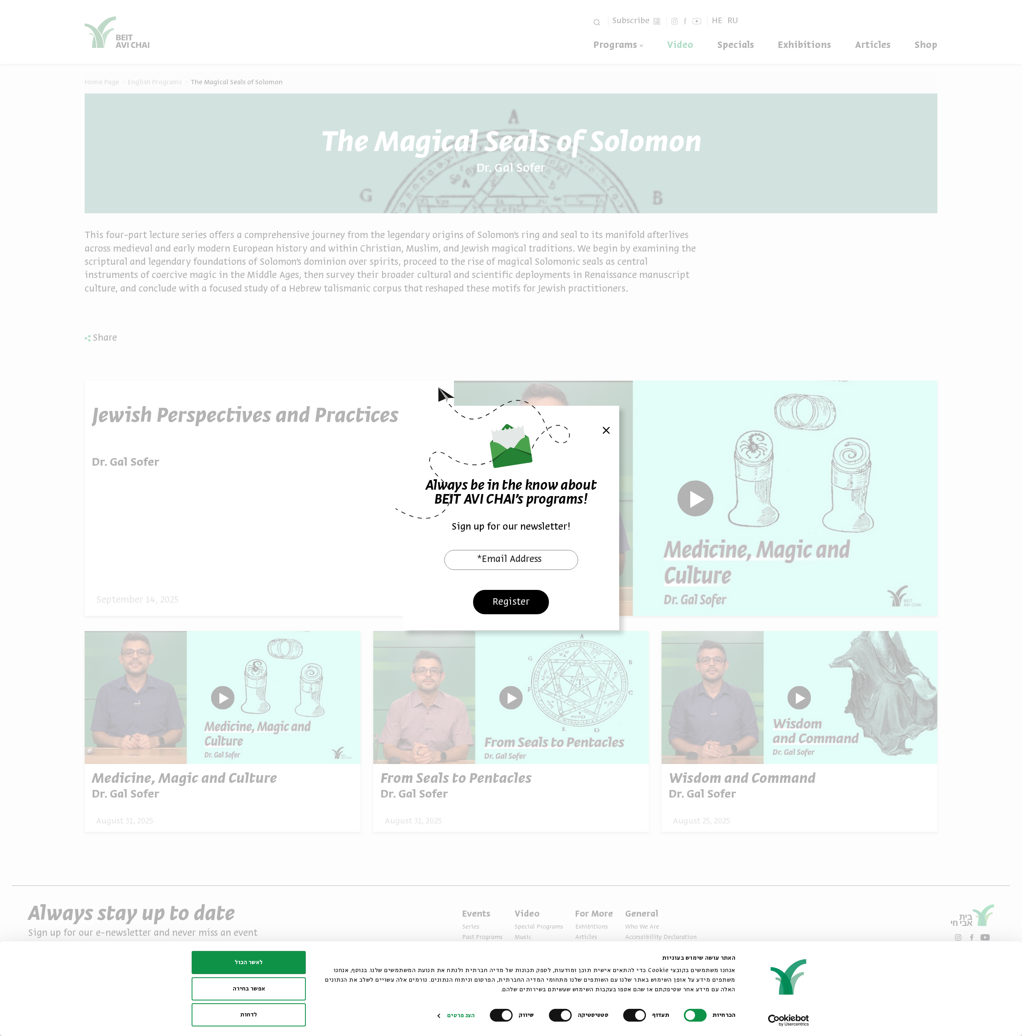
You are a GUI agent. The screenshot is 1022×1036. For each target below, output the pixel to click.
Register (511, 602)
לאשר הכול (249, 962)
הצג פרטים (461, 1015)
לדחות (248, 1015)
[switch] (636, 1015)
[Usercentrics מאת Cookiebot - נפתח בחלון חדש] (789, 1020)
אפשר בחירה (249, 989)
